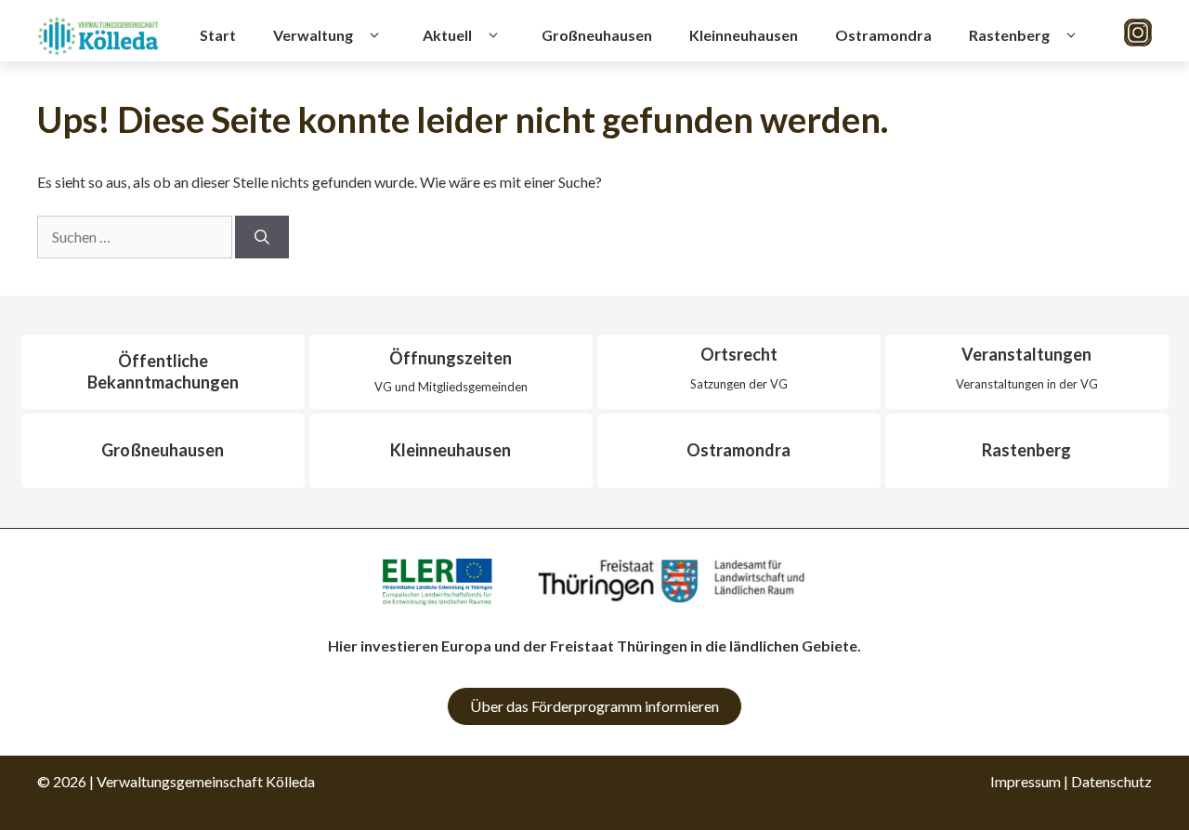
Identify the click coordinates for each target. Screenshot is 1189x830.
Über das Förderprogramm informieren (594, 706)
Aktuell (447, 35)
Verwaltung (313, 35)
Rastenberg (1009, 35)
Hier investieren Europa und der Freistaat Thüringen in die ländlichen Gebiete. (594, 645)
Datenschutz (1111, 781)
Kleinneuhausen (743, 35)
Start (218, 35)
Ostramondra (883, 35)
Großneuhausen (597, 35)
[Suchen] (262, 237)
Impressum (1025, 781)
